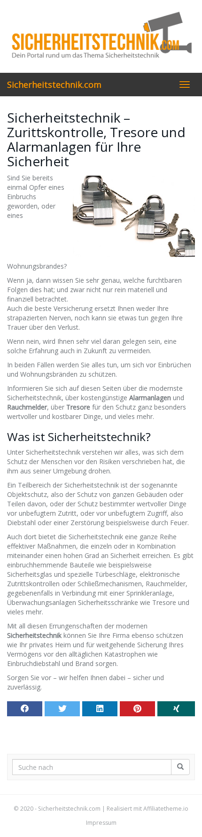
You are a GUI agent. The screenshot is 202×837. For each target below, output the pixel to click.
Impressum (101, 823)
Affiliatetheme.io (165, 809)
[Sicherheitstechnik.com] (101, 36)
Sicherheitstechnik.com (54, 84)
